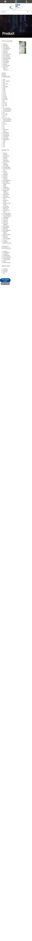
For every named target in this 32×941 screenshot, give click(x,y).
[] (28, 12)
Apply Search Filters (5, 280)
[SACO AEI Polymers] (16, 6)
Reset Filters (5, 283)
